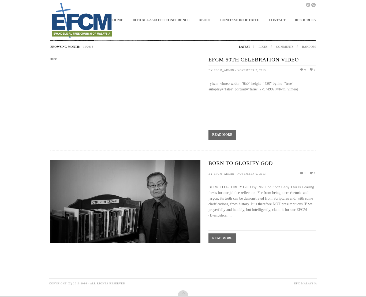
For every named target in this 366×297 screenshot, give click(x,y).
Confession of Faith (240, 20)
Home (117, 20)
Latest (244, 46)
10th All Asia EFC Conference (161, 20)
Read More (222, 135)
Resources (305, 20)
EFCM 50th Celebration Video (253, 60)
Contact (277, 20)
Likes (263, 46)
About (205, 20)
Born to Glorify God (240, 163)
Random (309, 46)
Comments (284, 46)
